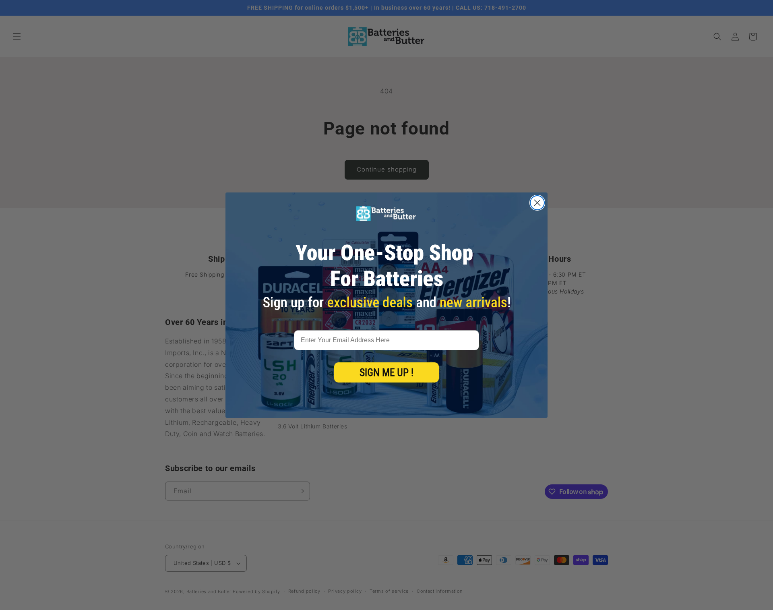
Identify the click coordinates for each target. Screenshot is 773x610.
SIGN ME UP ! (386, 372)
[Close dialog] (537, 203)
